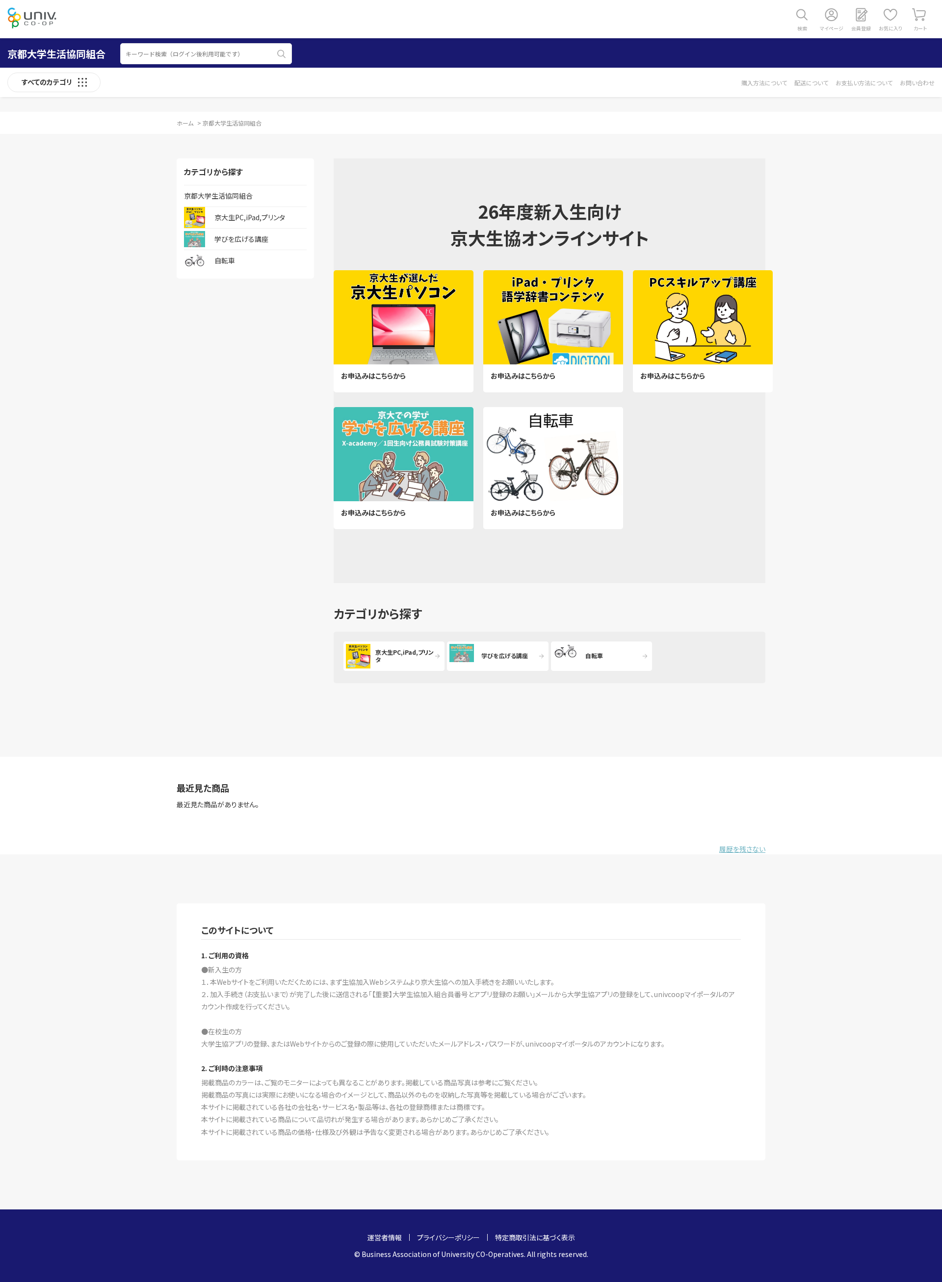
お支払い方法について (864, 82)
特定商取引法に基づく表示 (535, 1237)
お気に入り (890, 28)
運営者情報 (384, 1237)
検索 (802, 28)
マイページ (831, 28)
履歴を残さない (742, 849)
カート (920, 28)
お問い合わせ (917, 82)
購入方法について (764, 82)
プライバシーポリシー (448, 1237)
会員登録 (861, 28)
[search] (281, 54)
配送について (811, 82)
